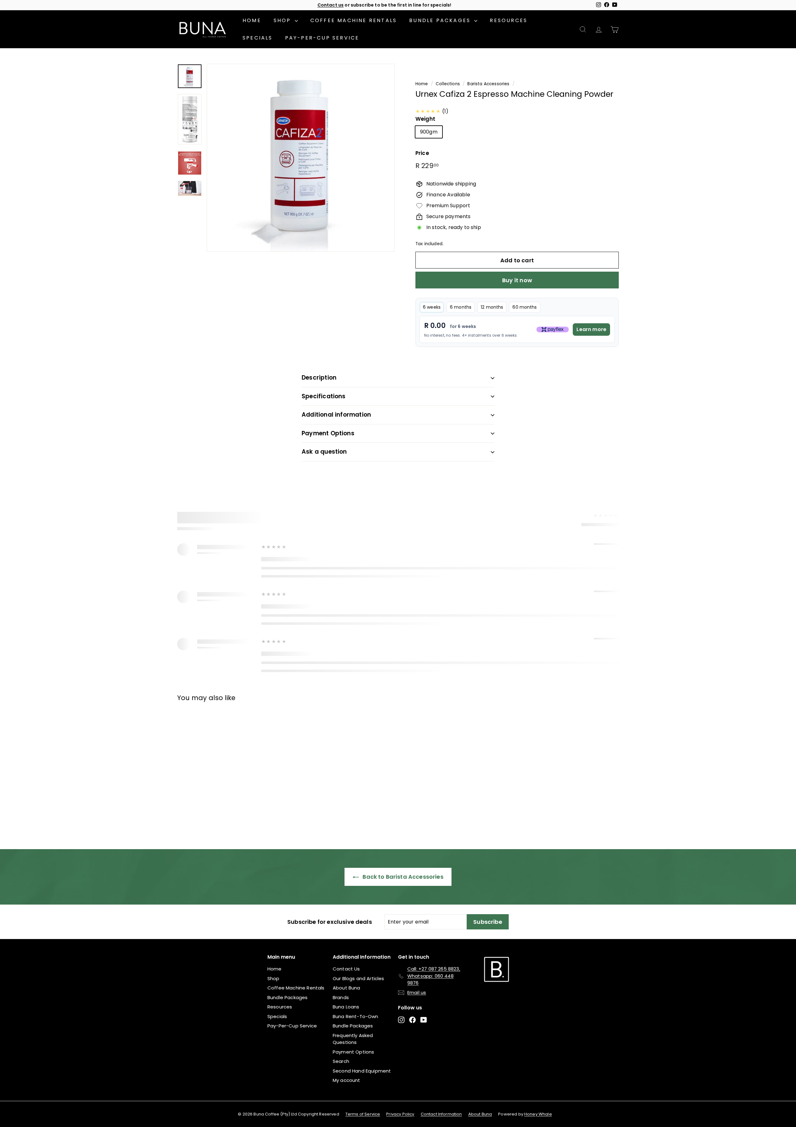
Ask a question (324, 451)
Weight (425, 119)
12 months (492, 307)
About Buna (346, 987)
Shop (283, 20)
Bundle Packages (441, 20)
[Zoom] (300, 157)
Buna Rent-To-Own (355, 1016)
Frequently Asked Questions (353, 1039)
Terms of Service (362, 1114)
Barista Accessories (488, 84)
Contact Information (441, 1114)
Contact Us (346, 969)
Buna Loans (346, 1006)
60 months (524, 307)
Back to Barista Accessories (402, 877)
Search (341, 1061)
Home (252, 20)
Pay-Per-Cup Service (322, 37)
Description (319, 377)
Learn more (591, 329)
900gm (428, 131)
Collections (448, 84)
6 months (460, 307)
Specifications (324, 396)
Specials (258, 37)
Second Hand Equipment (362, 1071)
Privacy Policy (400, 1114)
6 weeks (432, 307)
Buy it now (517, 280)
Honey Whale (538, 1114)
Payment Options (328, 433)
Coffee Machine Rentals (353, 20)
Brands (341, 997)
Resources (508, 20)
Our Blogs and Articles (358, 978)
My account (346, 1080)
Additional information (336, 414)
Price (422, 153)
